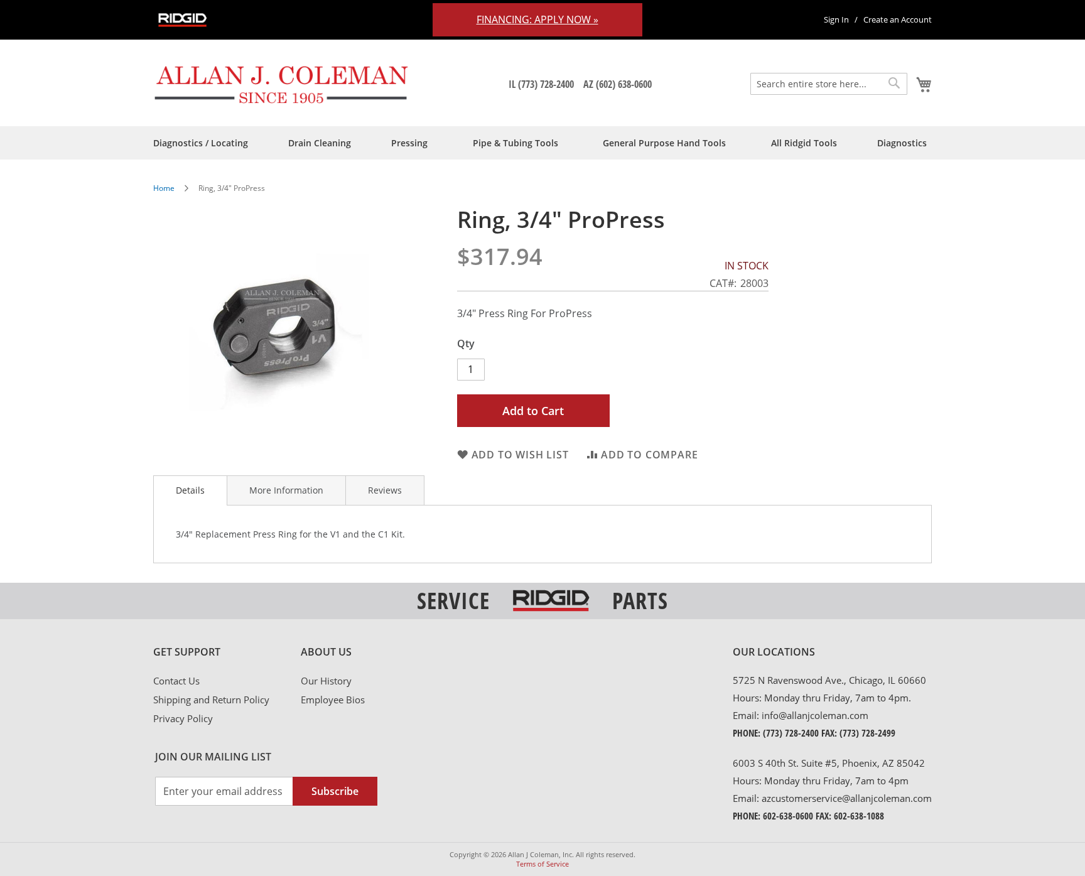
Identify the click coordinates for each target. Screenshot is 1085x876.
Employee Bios (333, 699)
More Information (286, 490)
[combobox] (828, 84)
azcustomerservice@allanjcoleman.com (847, 798)
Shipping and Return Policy (211, 699)
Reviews (385, 490)
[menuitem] (201, 143)
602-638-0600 (788, 815)
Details (190, 490)
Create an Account (897, 19)
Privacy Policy (183, 718)
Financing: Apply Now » (537, 19)
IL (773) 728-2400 (541, 84)
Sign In (836, 19)
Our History (326, 680)
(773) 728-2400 (791, 733)
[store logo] (281, 84)
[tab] (190, 490)
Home (164, 188)
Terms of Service (542, 863)
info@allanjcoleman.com (815, 715)
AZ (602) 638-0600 (617, 84)
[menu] (542, 143)
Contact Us (176, 680)
